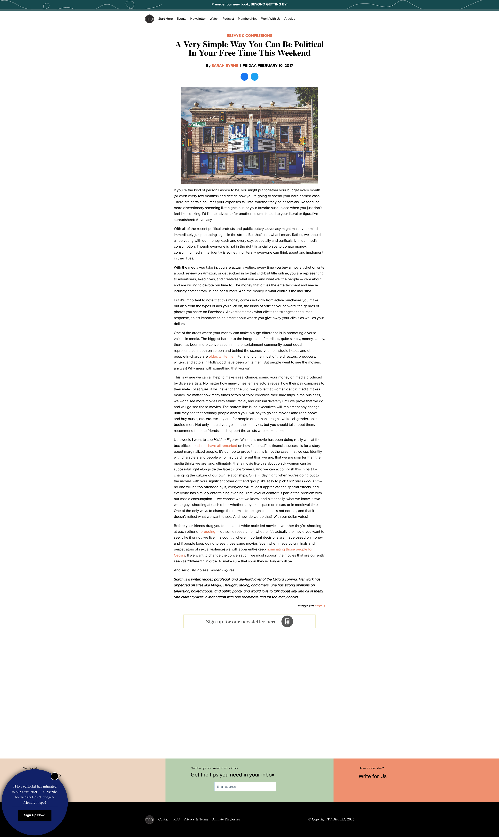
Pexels (320, 606)
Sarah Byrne (225, 65)
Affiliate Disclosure (226, 819)
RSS (176, 819)
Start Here (165, 19)
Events (181, 19)
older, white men (222, 357)
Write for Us (373, 776)
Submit (282, 787)
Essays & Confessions (249, 35)
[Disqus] (249, 692)
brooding (208, 532)
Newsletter (198, 19)
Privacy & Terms (196, 819)
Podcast (228, 19)
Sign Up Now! (34, 815)
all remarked (227, 446)
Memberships (247, 19)
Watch (214, 19)
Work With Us (270, 19)
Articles (289, 19)
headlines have (204, 446)
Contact (163, 819)
